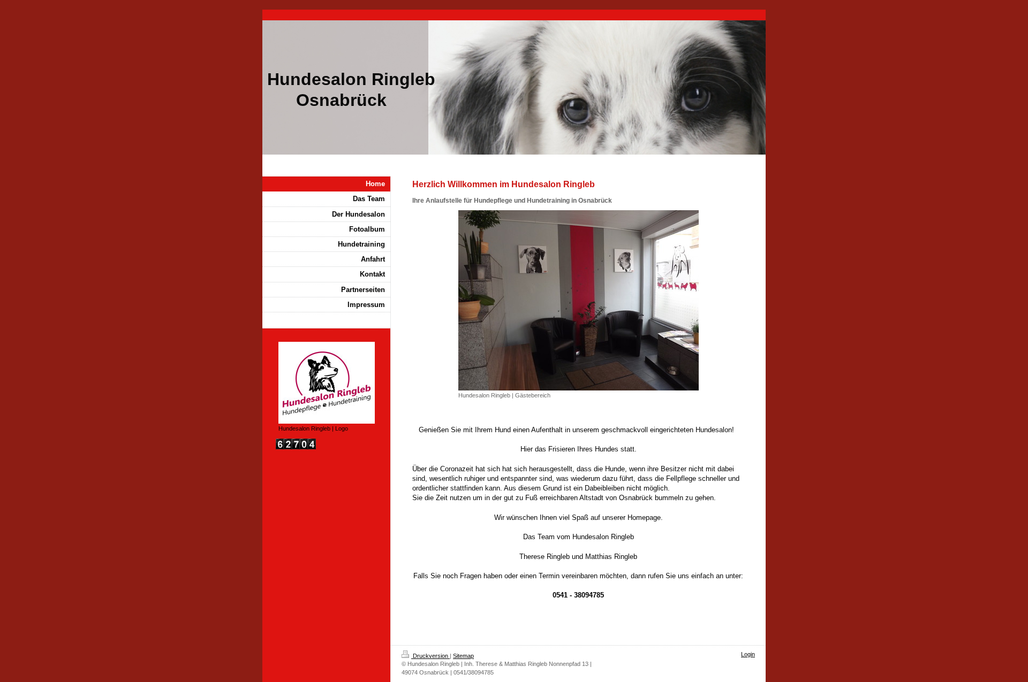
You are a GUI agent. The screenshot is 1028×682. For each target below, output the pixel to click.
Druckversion (430, 656)
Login (748, 654)
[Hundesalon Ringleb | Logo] (326, 383)
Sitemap (463, 656)
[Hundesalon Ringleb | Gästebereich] (578, 300)
